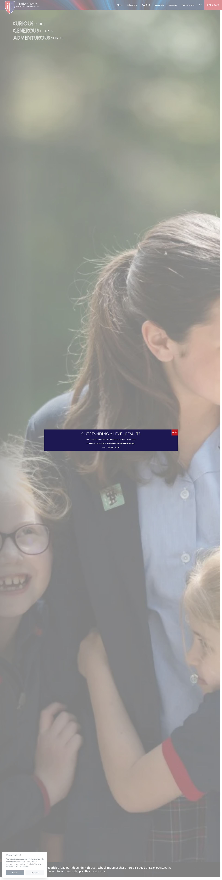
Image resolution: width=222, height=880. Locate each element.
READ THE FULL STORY (111, 447)
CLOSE (174, 432)
